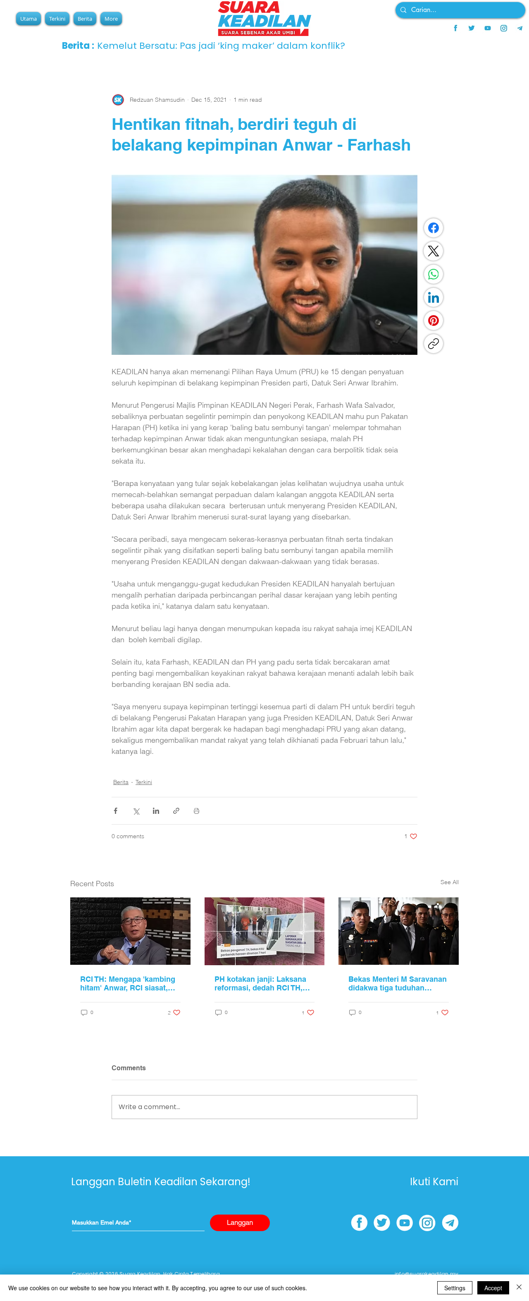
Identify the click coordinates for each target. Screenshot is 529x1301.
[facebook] (455, 28)
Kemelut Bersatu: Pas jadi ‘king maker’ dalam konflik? (221, 45)
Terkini (144, 782)
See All (450, 882)
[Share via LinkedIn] (156, 811)
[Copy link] (433, 343)
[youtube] (488, 28)
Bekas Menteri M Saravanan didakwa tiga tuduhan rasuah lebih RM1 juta (397, 983)
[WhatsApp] (433, 274)
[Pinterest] (433, 320)
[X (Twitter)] (433, 251)
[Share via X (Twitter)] (136, 811)
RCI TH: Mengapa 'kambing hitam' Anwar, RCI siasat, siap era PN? (127, 983)
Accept (493, 1288)
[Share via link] (176, 811)
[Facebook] (433, 227)
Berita (121, 782)
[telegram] (520, 28)
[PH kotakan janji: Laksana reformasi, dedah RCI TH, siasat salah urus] (265, 931)
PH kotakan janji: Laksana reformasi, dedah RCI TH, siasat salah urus (260, 983)
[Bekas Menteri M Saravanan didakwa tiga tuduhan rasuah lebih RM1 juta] (398, 931)
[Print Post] (196, 811)
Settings (454, 1288)
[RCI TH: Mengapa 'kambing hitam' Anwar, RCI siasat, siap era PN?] (130, 931)
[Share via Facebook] (115, 811)
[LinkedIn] (433, 297)
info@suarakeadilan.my (426, 1273)
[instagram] (504, 28)
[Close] (519, 1287)
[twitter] (472, 28)
